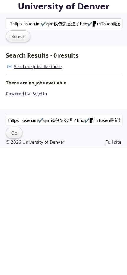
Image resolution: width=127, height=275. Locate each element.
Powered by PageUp (26, 93)
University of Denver (64, 6)
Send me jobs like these (38, 66)
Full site (113, 142)
